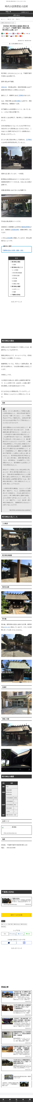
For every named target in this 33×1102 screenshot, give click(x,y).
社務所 (15, 281)
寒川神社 (18, 101)
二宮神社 (20, 95)
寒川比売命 (24, 924)
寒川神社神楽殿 (17, 272)
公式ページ (16, 289)
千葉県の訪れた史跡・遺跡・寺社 (13, 250)
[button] (29, 557)
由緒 (14, 264)
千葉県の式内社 (16, 294)
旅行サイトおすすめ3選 (16, 915)
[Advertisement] (16, 319)
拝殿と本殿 (16, 283)
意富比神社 (15, 229)
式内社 (4, 926)
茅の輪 (15, 278)
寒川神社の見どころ (17, 267)
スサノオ (7, 627)
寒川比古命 (17, 924)
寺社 (4, 921)
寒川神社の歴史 (16, 261)
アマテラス (5, 924)
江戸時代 (29, 139)
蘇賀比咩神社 (26, 227)
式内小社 (4, 87)
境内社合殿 (16, 275)
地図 (14, 292)
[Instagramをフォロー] (24, 942)
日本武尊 (9, 238)
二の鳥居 (15, 270)
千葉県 (11, 924)
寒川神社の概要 (16, 286)
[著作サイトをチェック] (8, 942)
